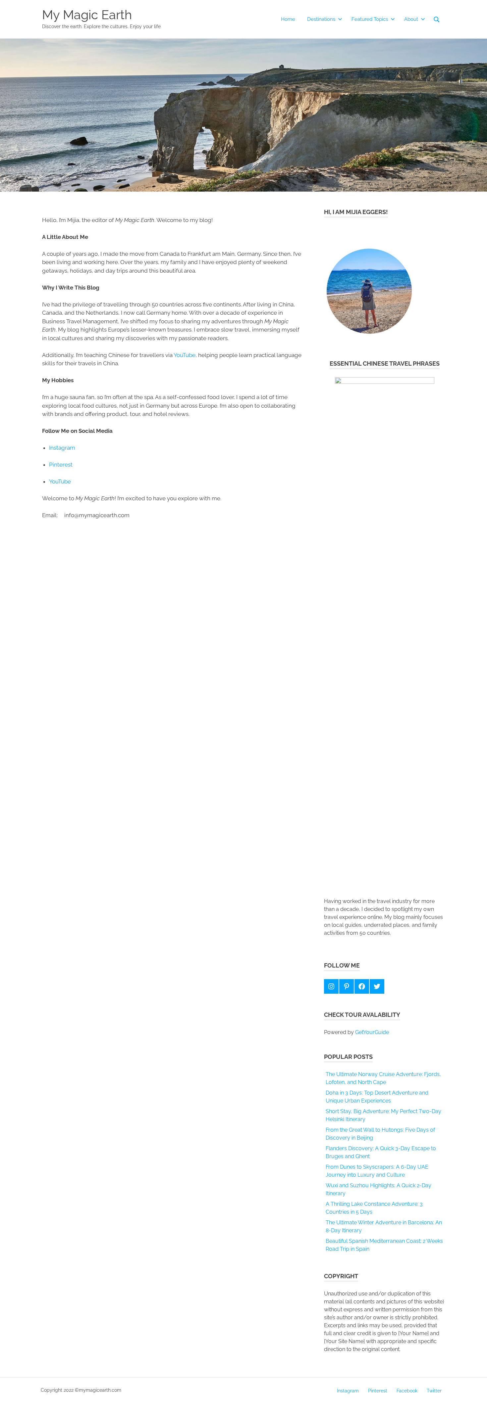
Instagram (62, 447)
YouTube (184, 355)
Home (288, 19)
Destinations (321, 19)
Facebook (407, 1390)
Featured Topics (370, 19)
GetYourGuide (372, 1032)
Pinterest (61, 464)
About (411, 19)
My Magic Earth (87, 14)
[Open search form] (436, 19)
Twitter (434, 1390)
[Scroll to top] (475, 1391)
